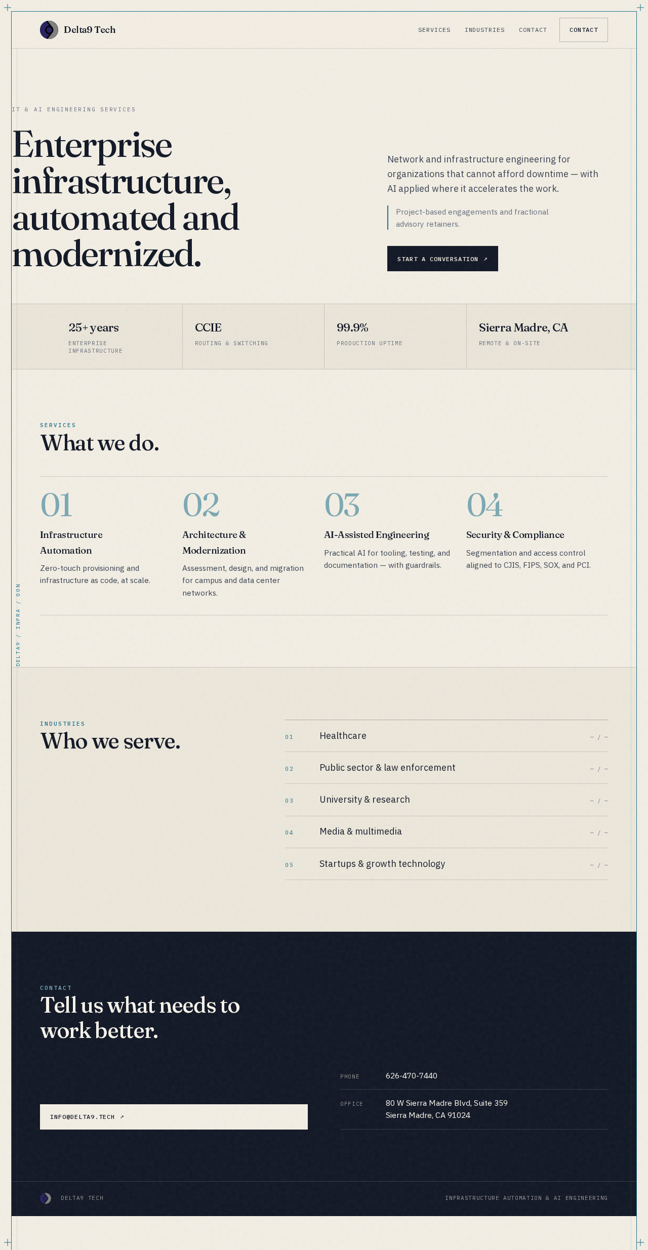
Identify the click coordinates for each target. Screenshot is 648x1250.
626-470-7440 (411, 1075)
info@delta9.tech (82, 1116)
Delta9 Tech (89, 29)
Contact (533, 29)
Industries (485, 29)
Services (434, 29)
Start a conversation (437, 259)
